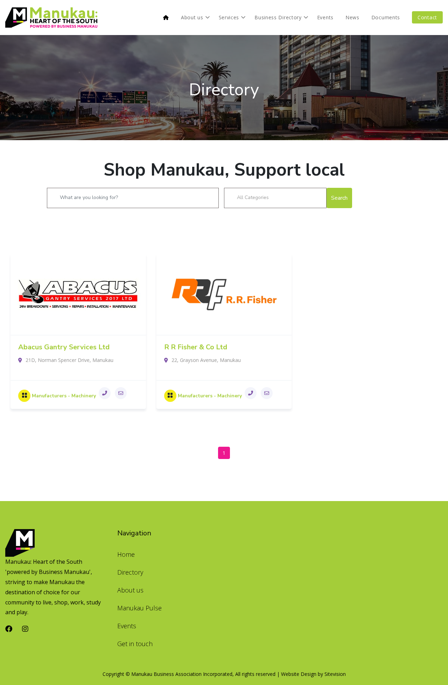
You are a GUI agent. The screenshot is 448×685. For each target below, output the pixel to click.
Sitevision (335, 674)
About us (192, 17)
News (352, 17)
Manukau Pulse (139, 608)
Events (325, 17)
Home (126, 554)
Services (229, 17)
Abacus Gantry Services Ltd (64, 347)
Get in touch (135, 643)
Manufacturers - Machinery (64, 395)
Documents (385, 17)
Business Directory (278, 17)
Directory (224, 89)
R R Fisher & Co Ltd (195, 347)
